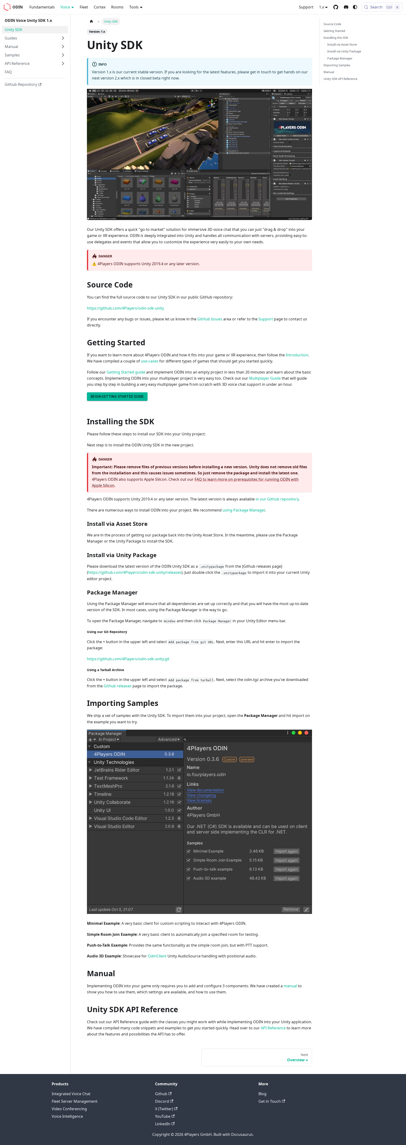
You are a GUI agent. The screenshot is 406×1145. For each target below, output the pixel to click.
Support (306, 7)
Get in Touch (269, 1101)
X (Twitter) (164, 1108)
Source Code (332, 24)
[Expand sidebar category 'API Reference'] (63, 63)
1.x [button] (321, 7)
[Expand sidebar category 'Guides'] (63, 38)
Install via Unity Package (344, 51)
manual (290, 985)
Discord (162, 1101)
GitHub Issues (209, 319)
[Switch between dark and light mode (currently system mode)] (355, 7)
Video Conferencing (69, 1108)
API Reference (273, 1028)
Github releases (118, 686)
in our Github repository (277, 499)
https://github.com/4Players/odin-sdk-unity (125, 308)
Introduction (297, 355)
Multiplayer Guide (265, 378)
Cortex (99, 7)
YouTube (162, 1116)
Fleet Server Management (75, 1101)
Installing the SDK (336, 37)
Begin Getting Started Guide (117, 396)
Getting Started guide (126, 372)
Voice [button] (65, 7)
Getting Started (334, 31)
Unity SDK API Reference (340, 79)
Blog (262, 1093)
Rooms (117, 7)
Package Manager (339, 58)
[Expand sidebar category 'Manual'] (63, 46)
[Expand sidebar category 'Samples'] (63, 55)
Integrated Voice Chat (71, 1093)
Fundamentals (42, 7)
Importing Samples (337, 65)
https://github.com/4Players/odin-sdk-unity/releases (134, 572)
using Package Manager (244, 510)
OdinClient (157, 956)
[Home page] (91, 21)
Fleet (84, 7)
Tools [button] (134, 7)
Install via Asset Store (342, 44)
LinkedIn (162, 1123)
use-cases (149, 361)
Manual (329, 72)
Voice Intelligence (67, 1116)
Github (161, 1093)
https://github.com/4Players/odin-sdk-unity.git (128, 658)
